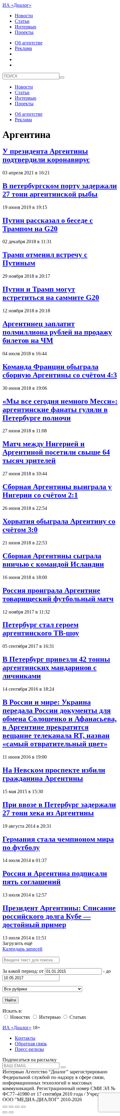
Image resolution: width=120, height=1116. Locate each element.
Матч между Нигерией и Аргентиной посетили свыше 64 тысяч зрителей (56, 452)
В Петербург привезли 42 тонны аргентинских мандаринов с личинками (56, 667)
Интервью (25, 26)
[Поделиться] (11, 1107)
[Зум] (23, 1107)
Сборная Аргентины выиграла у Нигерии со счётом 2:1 (57, 491)
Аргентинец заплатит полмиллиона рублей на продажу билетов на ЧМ (57, 332)
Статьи (22, 21)
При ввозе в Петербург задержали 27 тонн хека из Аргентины (59, 809)
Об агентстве (28, 42)
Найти (10, 1000)
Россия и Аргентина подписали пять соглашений (54, 877)
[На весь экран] (17, 1107)
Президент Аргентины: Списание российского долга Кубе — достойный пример (59, 916)
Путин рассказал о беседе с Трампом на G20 (47, 224)
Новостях (19, 1017)
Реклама (23, 48)
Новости (24, 15)
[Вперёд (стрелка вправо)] (11, 1112)
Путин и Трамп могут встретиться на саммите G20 (50, 293)
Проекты (24, 32)
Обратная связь (31, 1043)
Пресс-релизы (29, 1049)
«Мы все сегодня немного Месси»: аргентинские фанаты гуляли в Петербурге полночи (60, 409)
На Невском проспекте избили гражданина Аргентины (53, 774)
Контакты (25, 1038)
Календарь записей (22, 949)
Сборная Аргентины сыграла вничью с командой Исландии (53, 560)
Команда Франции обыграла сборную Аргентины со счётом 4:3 (59, 371)
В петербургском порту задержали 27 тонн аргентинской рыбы (59, 190)
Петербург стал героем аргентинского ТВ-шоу (40, 629)
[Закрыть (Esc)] (4, 1107)
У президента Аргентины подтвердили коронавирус (46, 155)
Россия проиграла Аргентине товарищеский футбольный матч (58, 594)
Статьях (77, 1017)
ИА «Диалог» (16, 5)
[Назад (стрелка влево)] (4, 1112)
